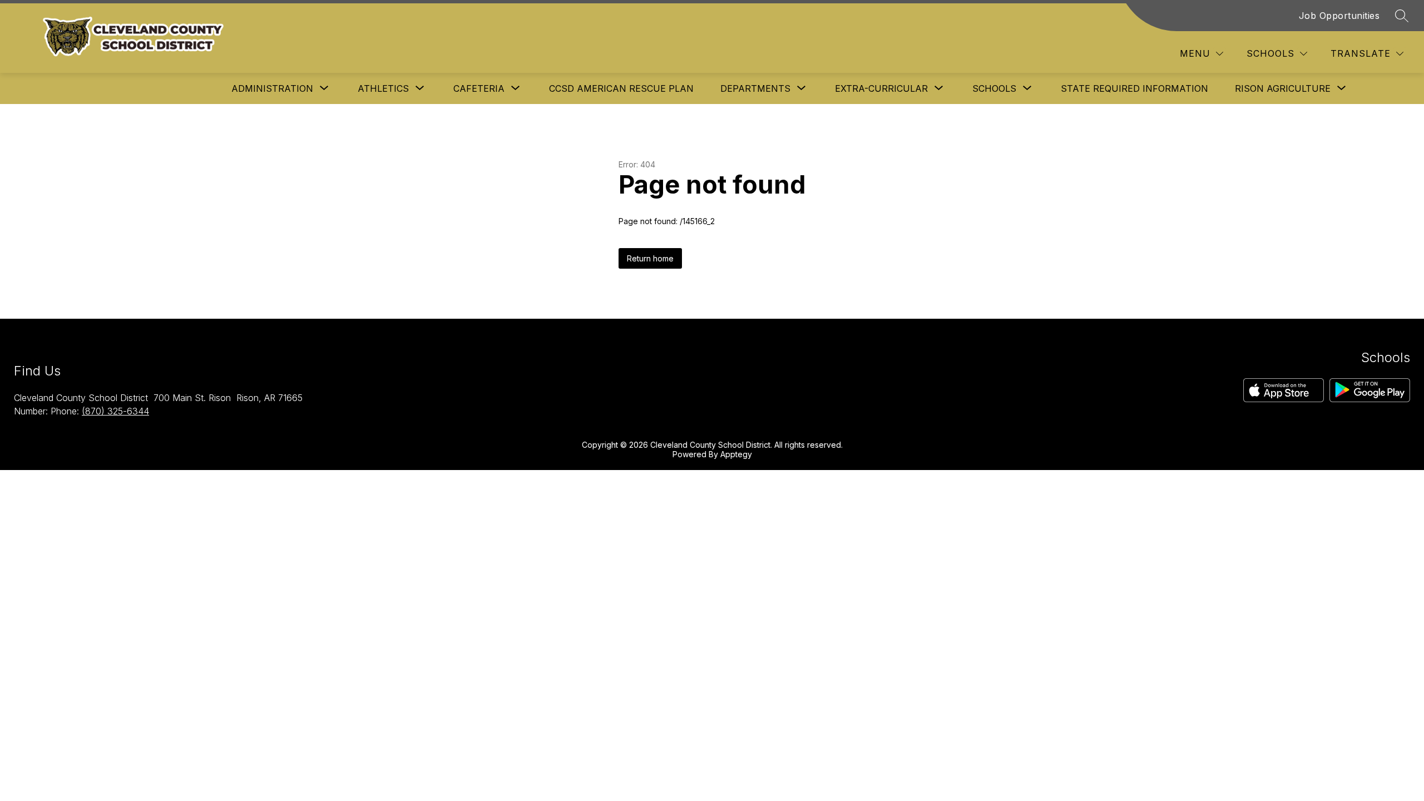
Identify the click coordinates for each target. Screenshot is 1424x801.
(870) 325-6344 (115, 411)
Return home (650, 258)
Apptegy (736, 454)
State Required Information (1134, 88)
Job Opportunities (1339, 15)
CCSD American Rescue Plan (621, 88)
